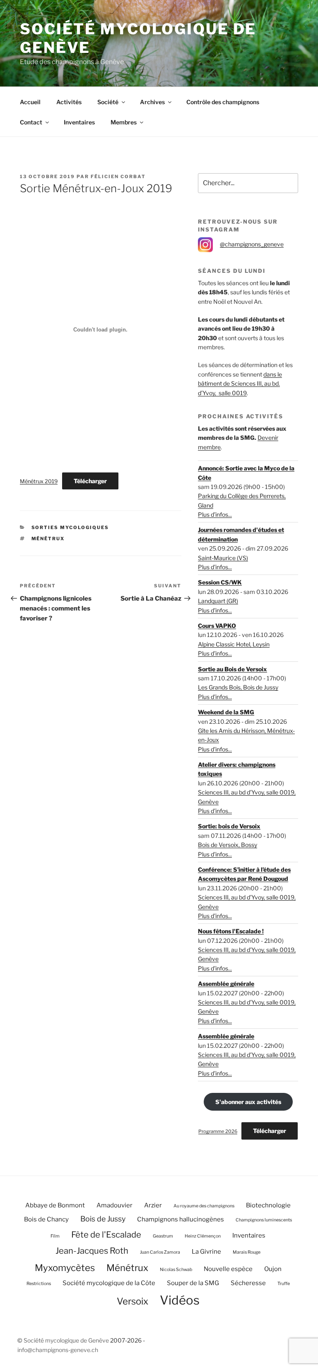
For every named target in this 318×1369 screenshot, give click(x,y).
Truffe (283, 1283)
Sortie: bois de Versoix (229, 826)
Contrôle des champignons (222, 101)
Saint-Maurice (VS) (223, 557)
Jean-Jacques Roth (91, 1250)
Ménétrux (48, 538)
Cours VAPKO (217, 625)
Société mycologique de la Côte (109, 1283)
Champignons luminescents (264, 1220)
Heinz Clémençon (203, 1236)
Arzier (153, 1205)
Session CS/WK (220, 582)
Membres (124, 122)
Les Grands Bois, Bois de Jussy (238, 687)
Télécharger (90, 480)
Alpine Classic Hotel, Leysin (234, 644)
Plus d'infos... (215, 514)
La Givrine (206, 1251)
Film (55, 1236)
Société (107, 101)
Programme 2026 (217, 1131)
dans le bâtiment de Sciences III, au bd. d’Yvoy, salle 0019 (240, 383)
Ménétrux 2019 (39, 481)
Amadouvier (114, 1205)
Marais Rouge (246, 1252)
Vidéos (180, 1300)
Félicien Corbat (118, 176)
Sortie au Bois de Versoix (232, 669)
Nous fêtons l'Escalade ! (231, 931)
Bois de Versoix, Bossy (227, 844)
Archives (152, 101)
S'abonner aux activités (248, 1101)
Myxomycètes (65, 1267)
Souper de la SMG (193, 1283)
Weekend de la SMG (226, 712)
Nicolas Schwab (176, 1269)
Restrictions (38, 1283)
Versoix (132, 1301)
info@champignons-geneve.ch (57, 1349)
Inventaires (79, 122)
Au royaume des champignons (203, 1206)
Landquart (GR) (218, 600)
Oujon (273, 1269)
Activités (69, 101)
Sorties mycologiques (70, 527)
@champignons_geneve (252, 244)
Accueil (30, 101)
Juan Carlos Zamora (160, 1252)
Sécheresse (248, 1283)
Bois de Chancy (46, 1219)
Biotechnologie (268, 1205)
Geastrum (163, 1236)
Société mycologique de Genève (66, 1340)
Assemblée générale (226, 983)
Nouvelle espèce (228, 1269)
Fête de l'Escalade (106, 1234)
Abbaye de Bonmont (55, 1205)
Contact (31, 122)
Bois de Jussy (102, 1218)
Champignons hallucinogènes (180, 1219)
